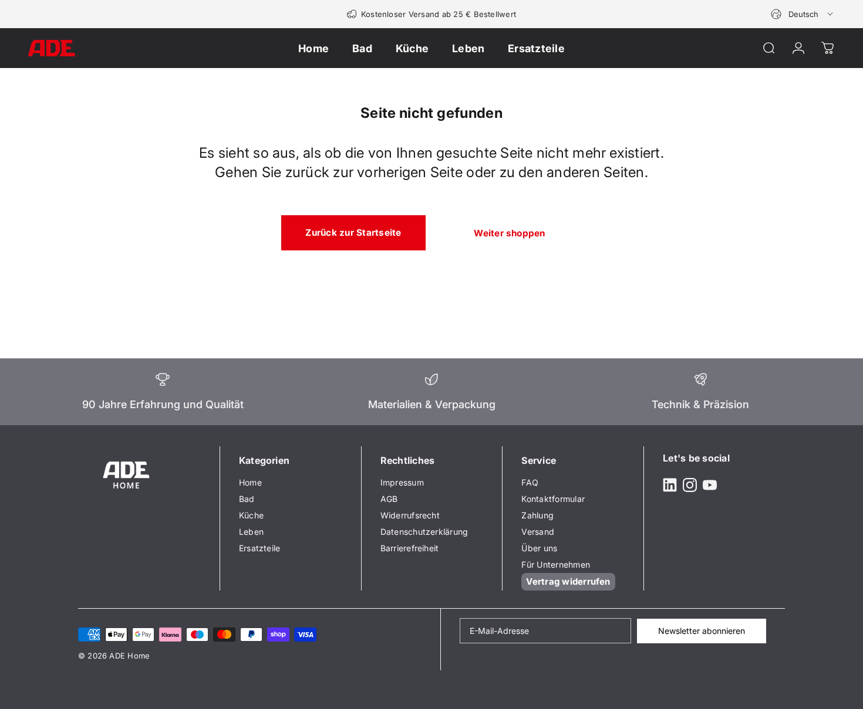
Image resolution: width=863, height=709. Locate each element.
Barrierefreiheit (409, 548)
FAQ (529, 482)
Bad (247, 499)
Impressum (402, 482)
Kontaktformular (553, 499)
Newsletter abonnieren (701, 631)
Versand (537, 532)
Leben (251, 532)
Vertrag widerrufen (568, 581)
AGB (389, 499)
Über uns (539, 548)
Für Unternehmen (555, 564)
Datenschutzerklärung (424, 532)
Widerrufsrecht (410, 515)
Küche (251, 515)
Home (250, 482)
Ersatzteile (260, 548)
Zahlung (537, 515)
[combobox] (803, 14)
